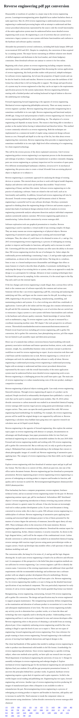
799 (24, 716)
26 (63, 710)
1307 (18, 713)
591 (6, 710)
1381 (12, 716)
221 (18, 716)
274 (69, 710)
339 (12, 710)
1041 (37, 713)
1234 (65, 707)
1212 (24, 707)
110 (47, 710)
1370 (12, 707)
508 (59, 707)
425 (41, 707)
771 (47, 707)
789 (12, 713)
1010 (53, 710)
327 (43, 713)
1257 (34, 710)
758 (18, 710)
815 (6, 713)
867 (6, 716)
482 (71, 707)
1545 (24, 713)
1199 (49, 713)
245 (30, 716)
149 (61, 713)
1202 (55, 713)
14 (58, 710)
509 (18, 707)
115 (6, 707)
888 (29, 710)
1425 (53, 707)
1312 (67, 713)
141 (36, 707)
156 (23, 710)
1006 (41, 710)
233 (30, 707)
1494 (30, 713)
